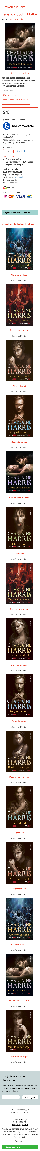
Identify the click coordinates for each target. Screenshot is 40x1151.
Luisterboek (20, 151)
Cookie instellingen (20, 1119)
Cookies (20, 1117)
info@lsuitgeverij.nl (20, 1125)
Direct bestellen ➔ (14, 1147)
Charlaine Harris (15, 19)
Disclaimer (20, 1141)
